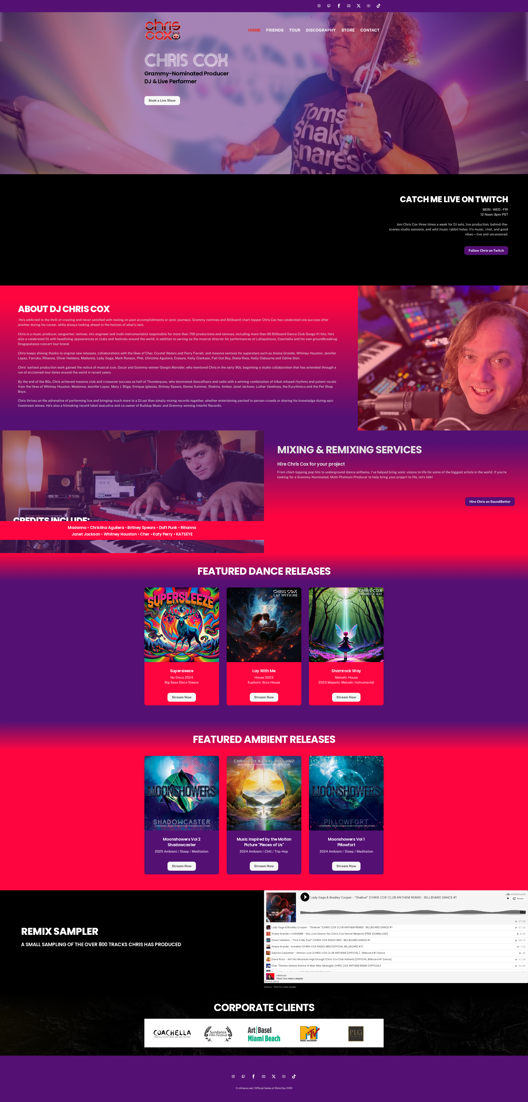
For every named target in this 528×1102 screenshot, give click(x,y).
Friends (275, 30)
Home (254, 30)
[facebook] (339, 5)
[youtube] (368, 5)
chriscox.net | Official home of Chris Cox (262, 1088)
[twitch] (329, 5)
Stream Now (182, 697)
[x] (359, 5)
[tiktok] (378, 5)
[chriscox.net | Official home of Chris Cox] (163, 38)
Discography (321, 30)
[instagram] (319, 5)
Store (348, 30)
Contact (370, 30)
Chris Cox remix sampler (284, 987)
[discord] (349, 5)
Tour (294, 30)
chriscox (268, 987)
